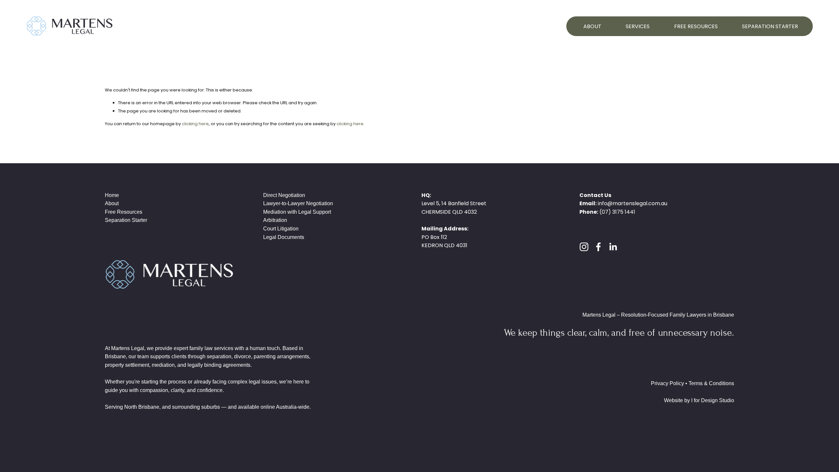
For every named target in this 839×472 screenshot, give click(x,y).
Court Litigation (281, 228)
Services (638, 26)
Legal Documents (283, 237)
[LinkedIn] (612, 246)
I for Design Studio (712, 400)
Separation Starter (770, 26)
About (592, 26)
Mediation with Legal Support (297, 212)
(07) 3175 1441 (617, 212)
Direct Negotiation (284, 195)
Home (112, 195)
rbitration (277, 220)
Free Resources (696, 26)
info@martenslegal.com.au (632, 203)
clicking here (195, 124)
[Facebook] (598, 246)
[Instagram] (584, 246)
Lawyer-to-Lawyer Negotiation (298, 203)
